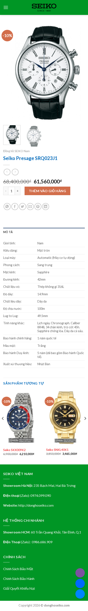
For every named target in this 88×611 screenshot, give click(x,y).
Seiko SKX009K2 (14, 450)
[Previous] (10, 72)
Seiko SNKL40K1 (57, 449)
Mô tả (8, 232)
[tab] (44, 232)
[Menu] (5, 7)
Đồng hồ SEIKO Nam (16, 151)
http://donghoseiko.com (36, 505)
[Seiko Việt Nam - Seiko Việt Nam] (44, 8)
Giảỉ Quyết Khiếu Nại (19, 588)
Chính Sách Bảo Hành (18, 578)
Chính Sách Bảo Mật (18, 569)
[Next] (78, 72)
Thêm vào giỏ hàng (47, 191)
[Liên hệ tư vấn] (80, 594)
